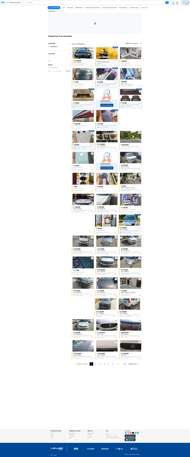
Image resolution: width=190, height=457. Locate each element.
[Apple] (130, 440)
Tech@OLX (90, 436)
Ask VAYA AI (90, 434)
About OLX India (91, 433)
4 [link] (104, 364)
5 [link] (108, 364)
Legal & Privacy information (111, 436)
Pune (51, 437)
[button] (22, 2)
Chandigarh (71, 436)
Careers (89, 437)
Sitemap (107, 434)
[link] (133, 364)
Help (107, 433)
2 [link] (95, 364)
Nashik (70, 437)
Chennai (52, 436)
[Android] (130, 437)
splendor (62, 11)
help (51, 455)
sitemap (54, 455)
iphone (57, 11)
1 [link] (91, 364)
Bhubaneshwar (72, 433)
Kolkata (52, 433)
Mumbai (52, 434)
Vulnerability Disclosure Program (113, 437)
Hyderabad (71, 434)
